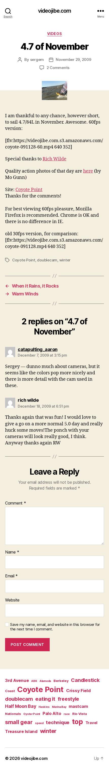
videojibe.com (54, 10)
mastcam (78, 706)
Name (12, 552)
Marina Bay (59, 707)
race (67, 714)
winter (64, 260)
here (88, 171)
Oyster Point (31, 714)
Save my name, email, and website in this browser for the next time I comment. (55, 627)
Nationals (13, 714)
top (77, 721)
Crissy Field (78, 690)
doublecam (47, 260)
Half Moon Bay (20, 706)
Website (12, 600)
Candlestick (85, 680)
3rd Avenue (17, 680)
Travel (91, 722)
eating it (45, 699)
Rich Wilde (54, 159)
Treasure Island (21, 731)
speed (39, 723)
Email (11, 576)
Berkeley (61, 681)
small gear (18, 722)
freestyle (68, 699)
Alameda (45, 681)
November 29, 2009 (73, 59)
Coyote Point (28, 190)
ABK (34, 681)
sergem (37, 59)
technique (57, 722)
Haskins (44, 707)
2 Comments (58, 67)
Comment (15, 503)
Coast (10, 691)
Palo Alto (52, 713)
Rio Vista (79, 714)
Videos (54, 33)
